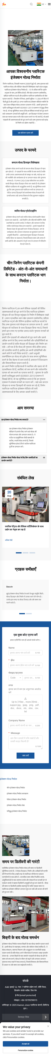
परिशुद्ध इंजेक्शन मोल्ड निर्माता (17, 811)
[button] (19, 552)
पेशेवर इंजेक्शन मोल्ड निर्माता (16, 799)
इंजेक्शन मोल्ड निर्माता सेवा (16, 805)
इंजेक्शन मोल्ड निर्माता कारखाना (17, 793)
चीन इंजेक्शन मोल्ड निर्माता (16, 788)
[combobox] (15, 677)
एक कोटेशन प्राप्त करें (25, 133)
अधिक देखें (8, 540)
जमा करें (25, 755)
